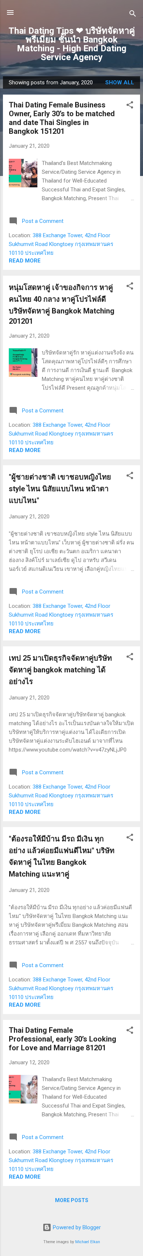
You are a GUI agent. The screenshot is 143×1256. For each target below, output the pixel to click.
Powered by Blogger (76, 1227)
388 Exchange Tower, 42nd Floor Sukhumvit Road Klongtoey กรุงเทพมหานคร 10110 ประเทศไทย (61, 244)
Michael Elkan (87, 1242)
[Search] (132, 15)
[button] (129, 106)
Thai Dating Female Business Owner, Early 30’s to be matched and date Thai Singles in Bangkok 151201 (62, 118)
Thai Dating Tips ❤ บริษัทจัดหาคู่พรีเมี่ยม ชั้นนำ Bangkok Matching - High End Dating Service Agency (71, 44)
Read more (25, 260)
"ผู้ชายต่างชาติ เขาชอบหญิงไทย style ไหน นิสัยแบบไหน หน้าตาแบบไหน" (60, 489)
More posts (71, 1200)
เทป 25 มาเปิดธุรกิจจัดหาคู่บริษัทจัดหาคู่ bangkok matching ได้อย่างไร (60, 670)
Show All (119, 82)
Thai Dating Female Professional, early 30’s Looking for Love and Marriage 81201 (62, 1039)
